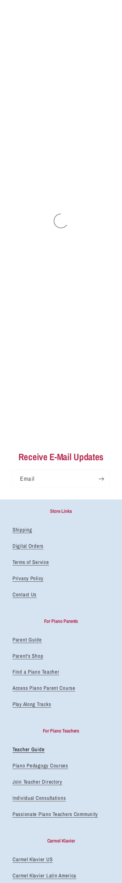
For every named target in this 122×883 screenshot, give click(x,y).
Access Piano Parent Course (44, 688)
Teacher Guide (28, 749)
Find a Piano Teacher (36, 671)
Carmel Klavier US (33, 859)
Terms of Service (31, 562)
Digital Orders (28, 545)
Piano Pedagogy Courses (40, 765)
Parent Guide (27, 639)
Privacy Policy (28, 578)
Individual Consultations (39, 798)
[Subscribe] (101, 478)
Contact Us (25, 594)
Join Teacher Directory (37, 781)
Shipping (22, 529)
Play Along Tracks (32, 704)
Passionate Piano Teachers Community (55, 814)
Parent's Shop (28, 655)
